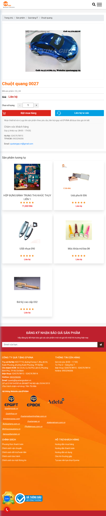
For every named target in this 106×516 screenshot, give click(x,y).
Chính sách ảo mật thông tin (14, 460)
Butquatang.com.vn (11, 424)
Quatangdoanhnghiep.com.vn (33, 416)
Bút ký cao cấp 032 (27, 302)
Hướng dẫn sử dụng (63, 452)
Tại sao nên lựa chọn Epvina (67, 460)
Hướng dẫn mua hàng (64, 444)
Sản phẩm (20, 18)
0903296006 (15, 377)
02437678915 (18, 374)
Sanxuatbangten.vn (11, 434)
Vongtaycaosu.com (11, 419)
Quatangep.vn (33, 421)
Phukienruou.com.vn (33, 426)
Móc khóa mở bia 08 (79, 248)
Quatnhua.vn (11, 413)
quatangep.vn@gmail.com (21, 144)
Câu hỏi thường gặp (63, 456)
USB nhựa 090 (27, 248)
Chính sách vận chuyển (12, 448)
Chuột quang (46, 18)
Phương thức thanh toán (12, 444)
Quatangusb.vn (11, 408)
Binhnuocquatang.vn (11, 429)
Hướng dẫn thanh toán (65, 448)
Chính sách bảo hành (11, 456)
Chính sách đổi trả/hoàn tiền (14, 452)
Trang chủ (8, 18)
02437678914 (32, 374)
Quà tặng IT (33, 18)
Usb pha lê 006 (79, 195)
